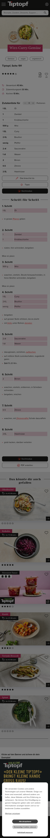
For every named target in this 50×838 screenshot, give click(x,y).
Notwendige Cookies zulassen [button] (25, 827)
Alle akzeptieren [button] (25, 821)
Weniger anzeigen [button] (12, 813)
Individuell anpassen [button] (25, 832)
